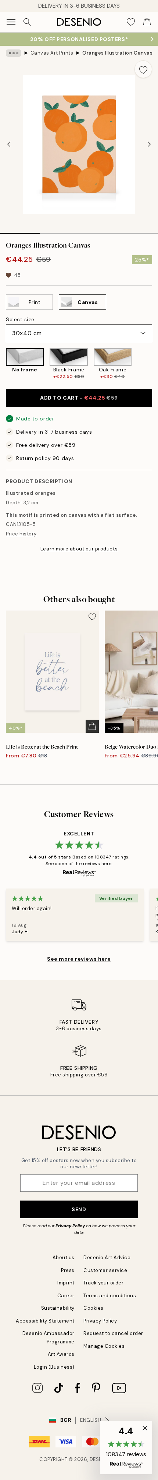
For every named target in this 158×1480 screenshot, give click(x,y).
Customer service (105, 1270)
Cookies (93, 1308)
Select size (20, 319)
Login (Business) (54, 1367)
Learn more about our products (79, 549)
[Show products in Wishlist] (131, 22)
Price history (21, 534)
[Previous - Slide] (9, 144)
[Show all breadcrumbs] (13, 53)
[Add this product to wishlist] (143, 69)
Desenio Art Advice (106, 1257)
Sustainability (58, 1308)
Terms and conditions (109, 1295)
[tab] (20, 231)
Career (66, 1295)
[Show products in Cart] (147, 22)
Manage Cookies (104, 1346)
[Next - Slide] (149, 144)
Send (79, 1209)
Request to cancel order (113, 1333)
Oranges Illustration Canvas (117, 53)
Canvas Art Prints (51, 53)
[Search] (27, 22)
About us (64, 1257)
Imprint (66, 1283)
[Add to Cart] (92, 726)
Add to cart (79, 397)
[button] (126, 1447)
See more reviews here (79, 959)
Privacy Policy (70, 1226)
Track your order (103, 1283)
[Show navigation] (11, 22)
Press (68, 1270)
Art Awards (61, 1354)
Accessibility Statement (45, 1321)
